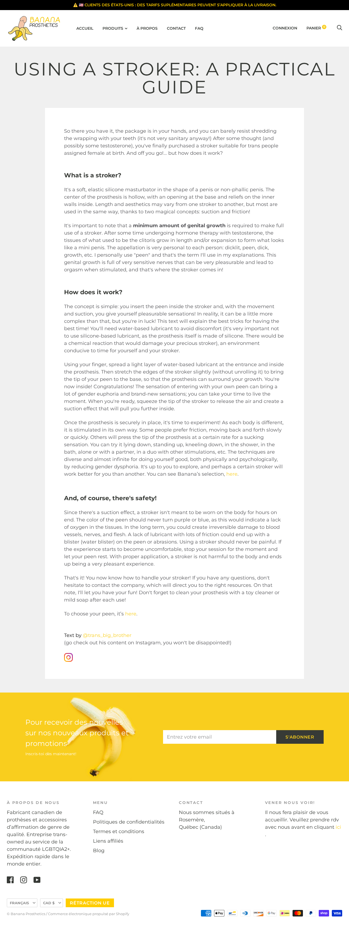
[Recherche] (339, 28)
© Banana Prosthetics (26, 914)
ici (338, 827)
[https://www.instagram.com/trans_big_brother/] (68, 660)
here (231, 474)
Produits (113, 28)
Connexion (285, 28)
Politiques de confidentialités (128, 822)
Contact (176, 28)
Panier (315, 28)
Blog (98, 851)
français (19, 903)
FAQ (199, 28)
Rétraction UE (90, 903)
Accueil (84, 28)
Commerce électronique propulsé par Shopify (88, 914)
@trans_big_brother (108, 635)
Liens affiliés (108, 841)
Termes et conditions (118, 831)
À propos (147, 28)
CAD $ (49, 903)
